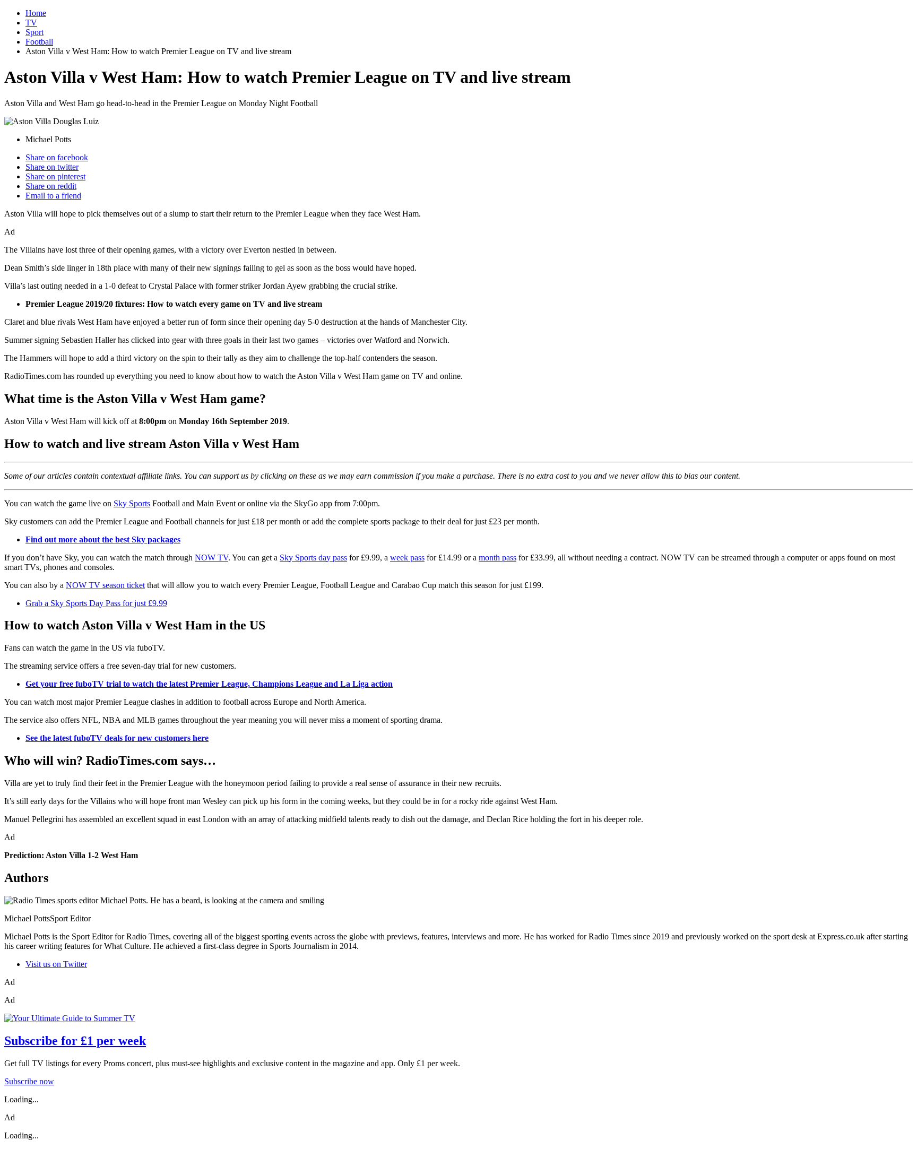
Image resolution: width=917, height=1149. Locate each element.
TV (31, 22)
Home (35, 13)
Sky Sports (132, 503)
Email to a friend (53, 195)
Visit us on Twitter (56, 964)
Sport (34, 32)
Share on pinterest (55, 176)
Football (39, 41)
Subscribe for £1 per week (75, 1041)
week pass (407, 557)
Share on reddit (50, 186)
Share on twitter (52, 166)
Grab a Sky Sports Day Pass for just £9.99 (96, 603)
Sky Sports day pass (313, 557)
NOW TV (211, 557)
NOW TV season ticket (105, 585)
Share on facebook (56, 157)
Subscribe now (29, 1081)
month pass (497, 557)
